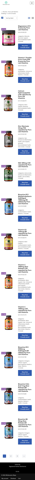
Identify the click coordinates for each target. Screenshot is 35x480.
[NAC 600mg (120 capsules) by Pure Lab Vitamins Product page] (8, 174)
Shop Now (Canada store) (24, 46)
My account (5, 478)
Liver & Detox (25, 176)
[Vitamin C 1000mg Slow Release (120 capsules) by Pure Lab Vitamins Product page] (8, 281)
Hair (25, 138)
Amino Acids (27, 173)
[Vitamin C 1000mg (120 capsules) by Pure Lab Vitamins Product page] (8, 322)
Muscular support (23, 38)
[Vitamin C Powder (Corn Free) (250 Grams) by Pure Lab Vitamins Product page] (8, 70)
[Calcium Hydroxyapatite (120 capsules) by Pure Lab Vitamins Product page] (8, 104)
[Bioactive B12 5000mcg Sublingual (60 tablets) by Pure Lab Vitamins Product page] (8, 361)
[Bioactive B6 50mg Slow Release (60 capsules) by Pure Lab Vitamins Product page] (8, 431)
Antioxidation (21, 71)
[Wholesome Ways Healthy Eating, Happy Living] (6, 3)
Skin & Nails (21, 146)
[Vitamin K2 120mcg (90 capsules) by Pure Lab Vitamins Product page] (8, 243)
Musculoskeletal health (24, 39)
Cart (19, 478)
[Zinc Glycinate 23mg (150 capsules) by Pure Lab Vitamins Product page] (8, 140)
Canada (20, 41)
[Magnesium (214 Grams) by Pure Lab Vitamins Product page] (8, 37)
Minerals (26, 36)
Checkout (13, 478)
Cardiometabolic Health (24, 212)
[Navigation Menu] (32, 3)
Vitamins (20, 74)
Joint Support (25, 141)
